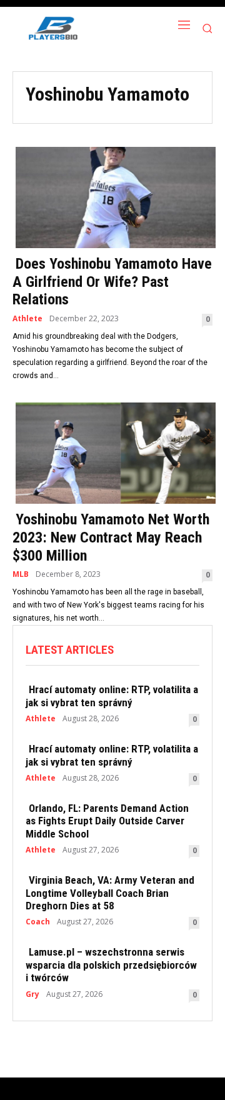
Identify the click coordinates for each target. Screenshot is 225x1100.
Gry (32, 994)
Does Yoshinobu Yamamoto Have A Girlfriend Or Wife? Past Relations (112, 282)
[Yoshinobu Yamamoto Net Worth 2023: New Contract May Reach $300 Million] (112, 451)
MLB (20, 574)
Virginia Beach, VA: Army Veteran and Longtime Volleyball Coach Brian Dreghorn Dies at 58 (110, 893)
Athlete (27, 318)
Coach (38, 922)
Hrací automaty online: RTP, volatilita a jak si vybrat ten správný (112, 695)
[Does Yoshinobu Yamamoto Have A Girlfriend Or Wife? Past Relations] (112, 196)
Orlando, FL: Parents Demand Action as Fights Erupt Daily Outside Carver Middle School (107, 821)
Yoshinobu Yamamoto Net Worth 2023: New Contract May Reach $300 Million (110, 537)
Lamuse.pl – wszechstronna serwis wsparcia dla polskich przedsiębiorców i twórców (111, 965)
